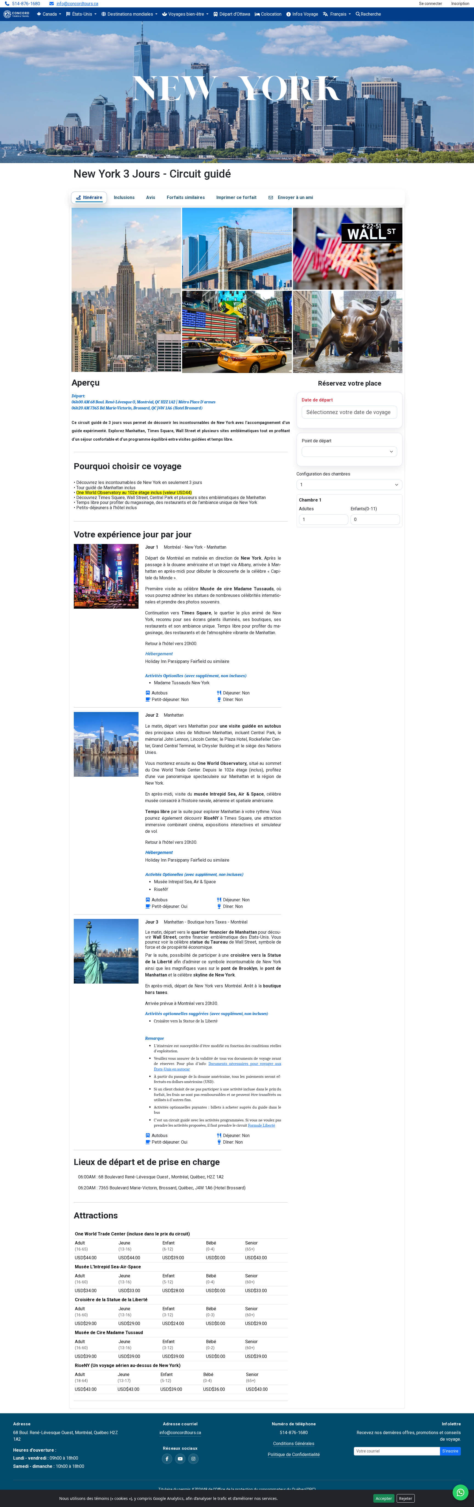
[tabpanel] (237, 807)
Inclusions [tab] (124, 197)
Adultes (306, 508)
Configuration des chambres (323, 474)
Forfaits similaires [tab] (186, 197)
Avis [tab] (150, 197)
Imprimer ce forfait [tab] (236, 197)
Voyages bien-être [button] (186, 14)
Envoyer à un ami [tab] (295, 197)
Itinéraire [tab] (92, 197)
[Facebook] (167, 1459)
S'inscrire (450, 1451)
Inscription (460, 3)
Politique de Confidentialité (294, 1454)
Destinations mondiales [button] (130, 14)
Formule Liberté (261, 1125)
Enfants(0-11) (364, 508)
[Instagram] (193, 1459)
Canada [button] (50, 14)
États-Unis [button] (82, 14)
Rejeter (405, 1498)
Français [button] (338, 14)
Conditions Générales (293, 1443)
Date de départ (317, 400)
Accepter (384, 1498)
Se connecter (430, 3)
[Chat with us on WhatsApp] (461, 1492)
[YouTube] (180, 1459)
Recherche (371, 14)
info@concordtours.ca (77, 3)
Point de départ (316, 440)
